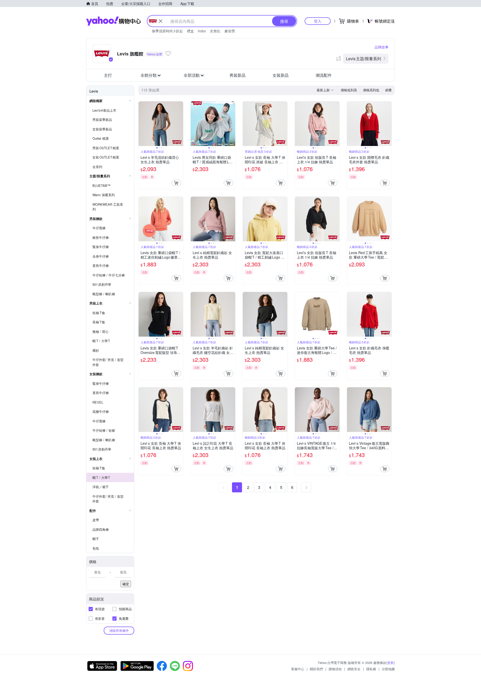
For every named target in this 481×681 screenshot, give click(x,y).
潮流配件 (324, 75)
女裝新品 (281, 75)
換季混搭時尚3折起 (167, 31)
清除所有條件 (119, 630)
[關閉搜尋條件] (161, 21)
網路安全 (353, 668)
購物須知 (335, 668)
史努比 (215, 31)
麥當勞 (229, 31)
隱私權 (371, 668)
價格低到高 (349, 90)
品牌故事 (382, 46)
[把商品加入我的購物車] (176, 183)
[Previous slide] (142, 123)
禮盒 (190, 31)
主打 (108, 75)
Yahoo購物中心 (113, 21)
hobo (202, 31)
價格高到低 (371, 90)
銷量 (388, 90)
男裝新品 (237, 75)
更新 (390, 662)
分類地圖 (388, 668)
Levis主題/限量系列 (363, 58)
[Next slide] (180, 123)
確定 (126, 583)
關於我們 (316, 668)
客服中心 (297, 668)
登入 (317, 21)
